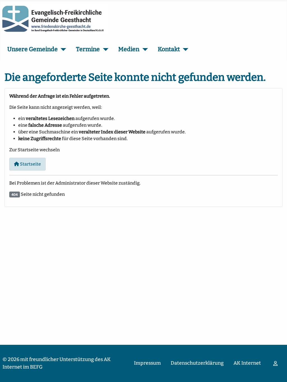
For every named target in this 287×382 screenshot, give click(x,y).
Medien (128, 49)
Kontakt (169, 49)
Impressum (147, 363)
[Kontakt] (184, 49)
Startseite (30, 164)
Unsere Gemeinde (32, 49)
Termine (88, 49)
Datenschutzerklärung (197, 363)
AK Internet (247, 363)
